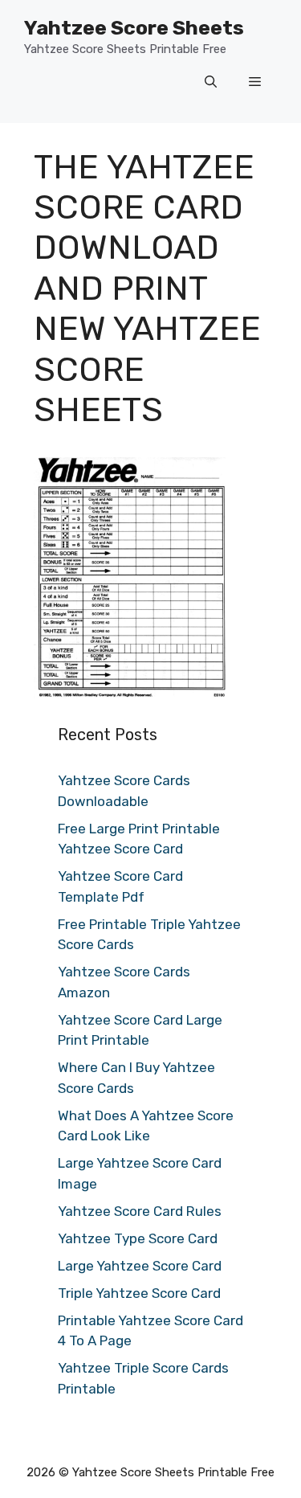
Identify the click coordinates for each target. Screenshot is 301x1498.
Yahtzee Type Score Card (138, 1238)
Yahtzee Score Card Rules (140, 1211)
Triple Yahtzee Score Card (139, 1293)
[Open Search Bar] (211, 83)
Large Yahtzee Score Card (140, 1266)
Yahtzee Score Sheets (134, 27)
